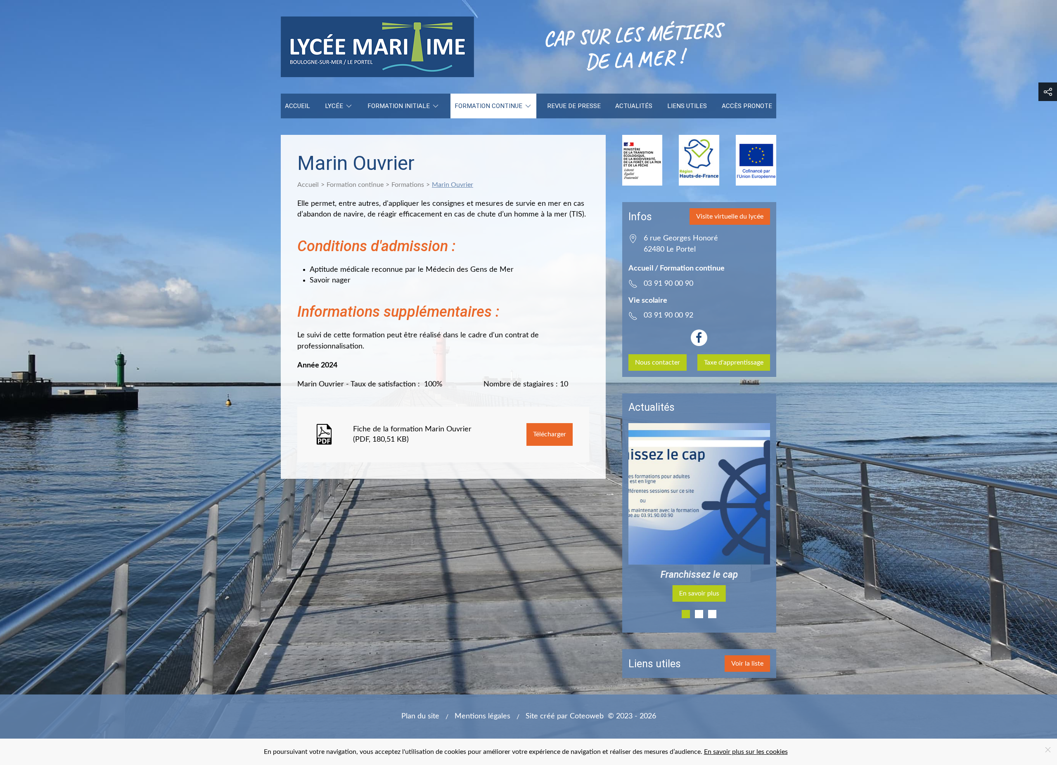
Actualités (633, 106)
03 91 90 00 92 (668, 315)
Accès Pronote (747, 106)
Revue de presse (574, 106)
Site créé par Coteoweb (565, 716)
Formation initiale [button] (398, 106)
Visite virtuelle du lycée (729, 216)
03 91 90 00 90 (668, 283)
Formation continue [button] (488, 106)
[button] (1047, 91)
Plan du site (420, 716)
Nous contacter (657, 362)
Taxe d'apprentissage (733, 362)
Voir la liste (747, 663)
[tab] (686, 614)
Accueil (297, 106)
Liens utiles (687, 106)
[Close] (1048, 750)
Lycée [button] (334, 106)
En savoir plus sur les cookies (746, 752)
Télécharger (549, 434)
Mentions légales (482, 716)
